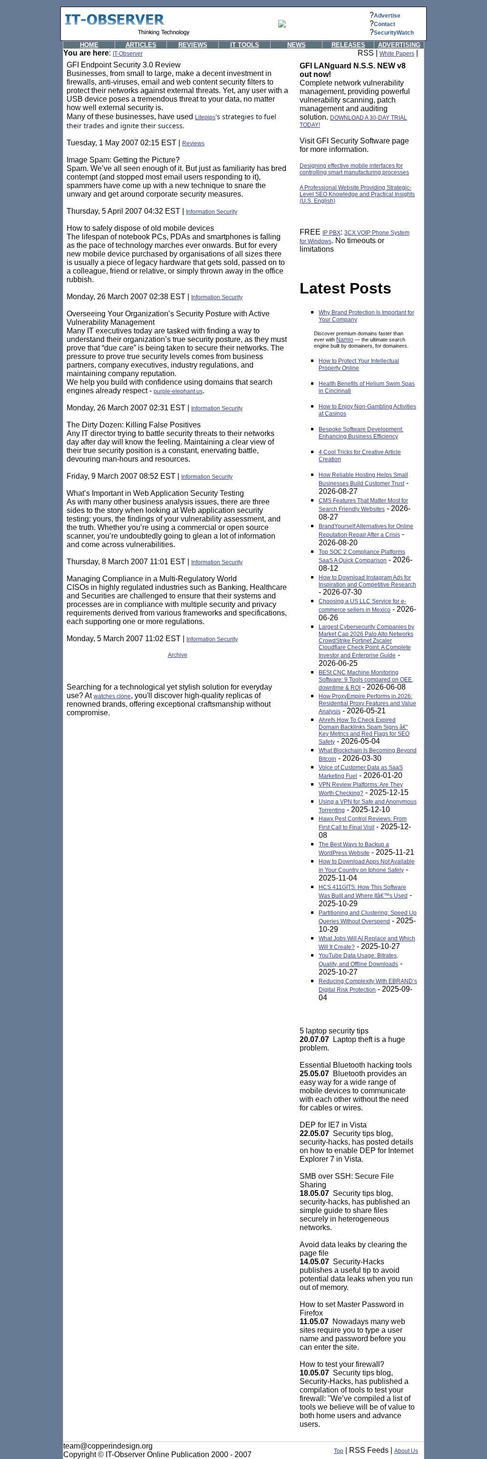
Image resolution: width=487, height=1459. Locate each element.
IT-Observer (128, 53)
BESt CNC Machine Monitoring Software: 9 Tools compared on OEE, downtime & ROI (366, 680)
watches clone (112, 696)
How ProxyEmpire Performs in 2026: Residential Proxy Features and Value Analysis (367, 704)
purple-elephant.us (178, 391)
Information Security (211, 211)
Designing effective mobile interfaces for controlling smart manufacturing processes (354, 169)
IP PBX (331, 232)
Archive (177, 655)
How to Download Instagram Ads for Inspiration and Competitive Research (367, 581)
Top (338, 1451)
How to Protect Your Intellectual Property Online (359, 364)
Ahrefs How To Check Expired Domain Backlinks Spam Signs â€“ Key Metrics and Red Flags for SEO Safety (364, 731)
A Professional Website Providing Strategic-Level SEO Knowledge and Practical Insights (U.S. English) (357, 194)
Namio (344, 339)
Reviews (193, 143)
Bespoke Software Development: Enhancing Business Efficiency (361, 433)
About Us (406, 1451)
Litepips (205, 117)
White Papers (397, 53)
